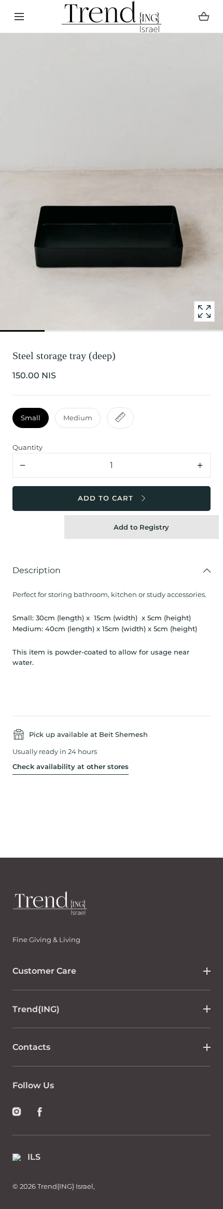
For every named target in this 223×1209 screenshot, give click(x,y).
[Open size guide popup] (120, 418)
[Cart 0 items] (204, 16)
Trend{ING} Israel (65, 1186)
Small (30, 418)
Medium (77, 418)
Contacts (31, 1047)
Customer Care (44, 971)
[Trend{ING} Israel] (111, 16)
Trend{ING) (36, 1009)
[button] (18, 16)
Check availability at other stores (70, 766)
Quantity (27, 447)
